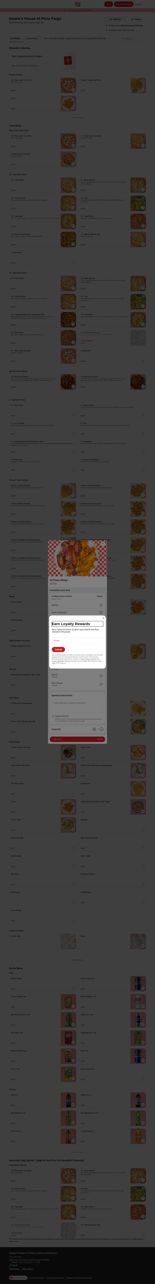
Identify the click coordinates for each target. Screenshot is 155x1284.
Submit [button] (58, 649)
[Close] (103, 618)
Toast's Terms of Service (88, 659)
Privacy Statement (58, 661)
